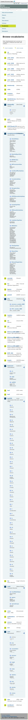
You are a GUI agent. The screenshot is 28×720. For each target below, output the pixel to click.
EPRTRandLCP (11, 126)
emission (14, 655)
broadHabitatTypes (14, 591)
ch (12, 429)
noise (9, 611)
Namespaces (5, 31)
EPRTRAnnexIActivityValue (14, 196)
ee (12, 452)
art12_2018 (10, 63)
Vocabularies (5, 26)
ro (12, 546)
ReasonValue (14, 251)
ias (8, 320)
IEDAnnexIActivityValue (14, 210)
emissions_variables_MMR (14, 304)
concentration (14, 648)
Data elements (5, 20)
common (10, 93)
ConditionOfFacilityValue (14, 170)
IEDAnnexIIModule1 (11, 332)
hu (12, 490)
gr (12, 481)
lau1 (8, 390)
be (12, 420)
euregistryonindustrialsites (11, 133)
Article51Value (14, 138)
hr (12, 485)
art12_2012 (10, 57)
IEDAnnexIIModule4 (11, 346)
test (8, 627)
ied (8, 326)
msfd (8, 586)
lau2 (8, 394)
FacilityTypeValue (14, 204)
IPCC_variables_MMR (14, 309)
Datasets (4, 15)
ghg (8, 299)
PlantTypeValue (14, 245)
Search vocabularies (9, 48)
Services (4, 28)
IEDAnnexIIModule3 (11, 337)
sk (12, 564)
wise (8, 699)
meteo (13, 669)
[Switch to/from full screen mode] (19, 3)
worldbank (10, 705)
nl (12, 532)
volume (13, 693)
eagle (13, 376)
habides (9, 315)
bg (12, 424)
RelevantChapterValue (14, 262)
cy (12, 434)
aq (8, 52)
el (12, 457)
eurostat (9, 278)
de (12, 443)
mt (12, 527)
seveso (9, 622)
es (12, 461)
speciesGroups (14, 603)
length (13, 662)
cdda (8, 89)
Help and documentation (7, 12)
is (12, 499)
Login (16, 3)
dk (12, 447)
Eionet (8, 9)
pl (12, 536)
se (12, 555)
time (13, 681)
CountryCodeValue (14, 179)
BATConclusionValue (14, 164)
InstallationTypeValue (14, 220)
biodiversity (10, 85)
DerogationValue (14, 188)
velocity (13, 687)
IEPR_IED (10, 353)
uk (12, 573)
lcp (8, 581)
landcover (10, 365)
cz (12, 438)
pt (12, 541)
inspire (9, 360)
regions (13, 597)
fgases (9, 289)
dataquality (10, 104)
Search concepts (20, 48)
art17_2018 (10, 80)
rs (12, 550)
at (12, 409)
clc (12, 371)
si (12, 559)
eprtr (8, 119)
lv (12, 522)
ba (12, 414)
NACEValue (14, 225)
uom (8, 631)
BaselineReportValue (14, 154)
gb (12, 475)
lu (12, 518)
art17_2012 (10, 74)
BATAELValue (14, 159)
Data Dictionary (13, 9)
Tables (3, 17)
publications (11, 616)
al (12, 405)
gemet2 (9, 295)
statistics (14, 674)
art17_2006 (10, 69)
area (13, 643)
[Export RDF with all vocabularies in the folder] (24, 106)
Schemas (4, 23)
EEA (8, 1)
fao (8, 283)
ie (12, 495)
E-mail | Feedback (6, 715)
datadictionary (11, 99)
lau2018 (9, 398)
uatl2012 (14, 382)
